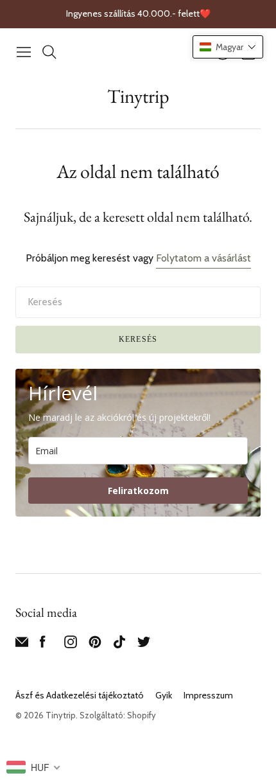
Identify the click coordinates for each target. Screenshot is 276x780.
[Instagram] (70, 645)
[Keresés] (49, 52)
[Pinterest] (95, 645)
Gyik (163, 695)
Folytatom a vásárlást (203, 258)
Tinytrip (138, 96)
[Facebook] (43, 645)
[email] (21, 645)
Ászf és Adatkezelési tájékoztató (79, 695)
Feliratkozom (138, 490)
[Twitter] (143, 645)
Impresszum (208, 695)
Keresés (138, 339)
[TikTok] (119, 645)
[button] (228, 47)
